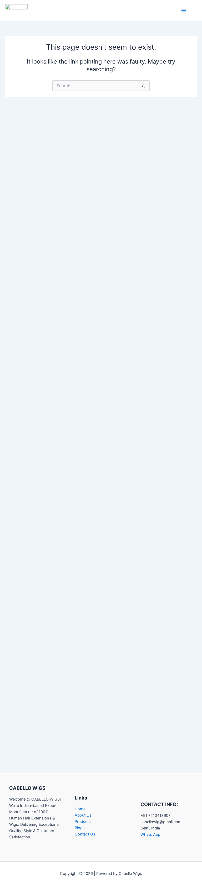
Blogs (80, 828)
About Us (83, 815)
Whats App (150, 834)
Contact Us (85, 834)
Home (80, 809)
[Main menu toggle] (183, 10)
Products (83, 821)
